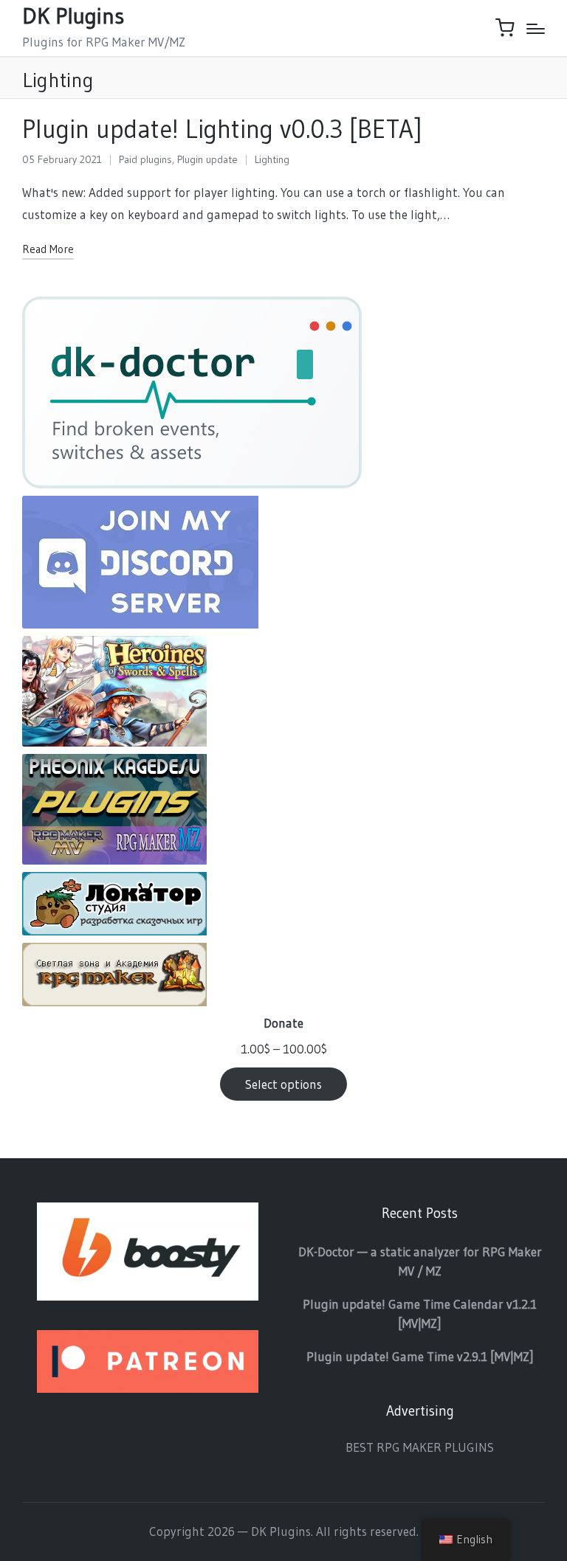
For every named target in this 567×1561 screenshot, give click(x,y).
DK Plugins (73, 16)
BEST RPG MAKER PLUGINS (420, 1447)
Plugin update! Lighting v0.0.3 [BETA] (222, 129)
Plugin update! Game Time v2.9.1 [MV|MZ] (420, 1356)
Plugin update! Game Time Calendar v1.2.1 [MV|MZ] (420, 1313)
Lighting (272, 159)
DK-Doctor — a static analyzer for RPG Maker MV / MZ (420, 1261)
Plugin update (207, 159)
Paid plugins (145, 159)
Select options (283, 1084)
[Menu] (535, 29)
